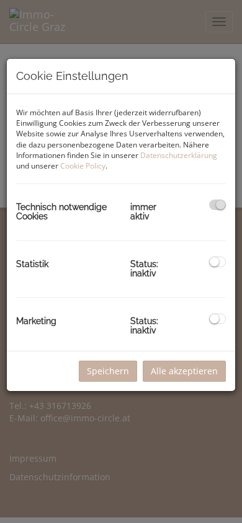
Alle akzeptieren (184, 371)
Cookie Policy (82, 165)
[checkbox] (217, 205)
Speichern (108, 371)
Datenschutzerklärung (178, 155)
